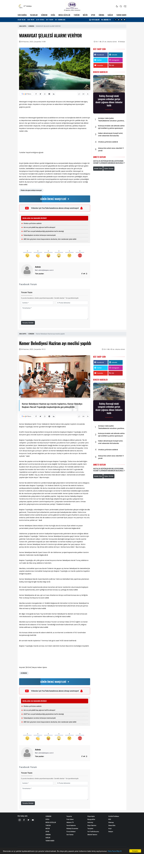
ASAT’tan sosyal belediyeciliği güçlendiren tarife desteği (44, 231)
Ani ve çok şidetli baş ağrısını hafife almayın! (39, 227)
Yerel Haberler (71, 825)
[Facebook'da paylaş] (36, 94)
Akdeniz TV (70, 822)
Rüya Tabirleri (91, 825)
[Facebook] (115, 19)
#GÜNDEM (24, 673)
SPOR (93, 14)
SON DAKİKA (22, 14)
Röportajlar (91, 816)
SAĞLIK (110, 14)
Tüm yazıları (39, 274)
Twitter (99, 60)
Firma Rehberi (71, 831)
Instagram (115, 60)
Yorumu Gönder (28, 323)
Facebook (100, 55)
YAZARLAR (34, 14)
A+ (84, 94)
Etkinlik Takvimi (92, 834)
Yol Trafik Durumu (93, 831)
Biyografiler (91, 819)
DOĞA (53, 14)
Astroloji (90, 822)
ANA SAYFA (22, 26)
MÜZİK (85, 14)
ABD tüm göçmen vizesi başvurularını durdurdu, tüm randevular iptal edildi (50, 239)
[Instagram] (121, 19)
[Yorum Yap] (79, 94)
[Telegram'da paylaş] (49, 94)
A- (88, 94)
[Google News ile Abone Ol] (26, 94)
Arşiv (110, 828)
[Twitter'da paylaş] (40, 94)
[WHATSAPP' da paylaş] (45, 94)
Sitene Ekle (111, 825)
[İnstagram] (20, 820)
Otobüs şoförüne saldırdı (32, 223)
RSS (112, 65)
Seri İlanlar (70, 834)
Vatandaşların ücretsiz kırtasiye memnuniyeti (40, 235)
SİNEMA (101, 14)
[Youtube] (124, 19)
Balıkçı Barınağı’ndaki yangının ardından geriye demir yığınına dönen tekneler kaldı (109, 100)
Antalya (122, 42)
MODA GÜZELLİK (64, 14)
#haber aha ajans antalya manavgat (31, 190)
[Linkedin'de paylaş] (53, 94)
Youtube (100, 65)
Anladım (135, 851)
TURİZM (76, 14)
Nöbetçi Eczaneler (72, 828)
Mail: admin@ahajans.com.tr (44, 270)
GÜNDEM (44, 14)
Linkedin (114, 55)
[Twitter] (118, 19)
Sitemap (111, 822)
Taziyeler (90, 828)
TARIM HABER (121, 14)
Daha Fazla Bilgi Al (115, 851)
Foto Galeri (70, 819)
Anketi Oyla (98, 168)
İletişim (110, 831)
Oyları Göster (109, 168)
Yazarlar (69, 816)
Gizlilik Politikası (113, 816)
